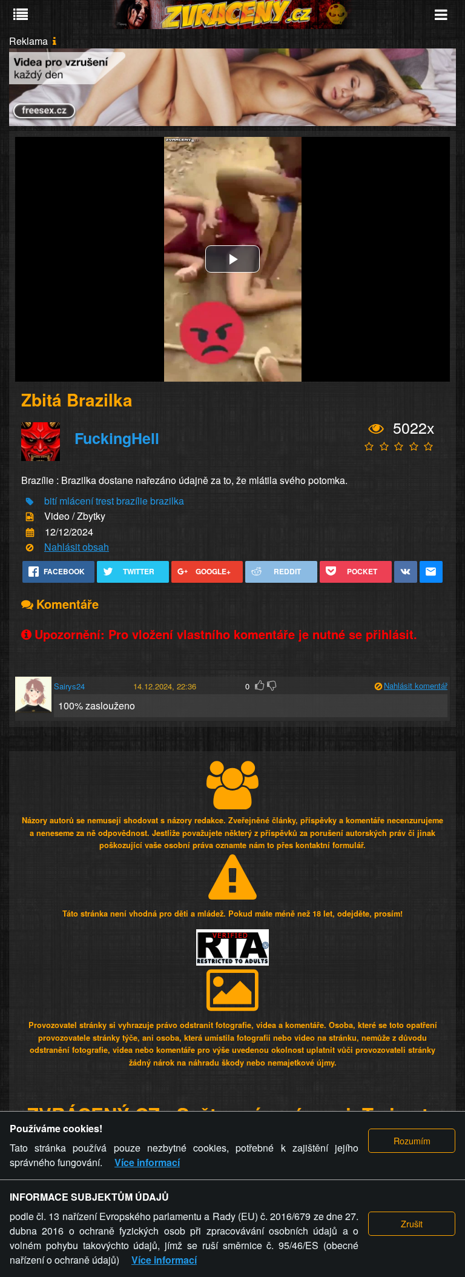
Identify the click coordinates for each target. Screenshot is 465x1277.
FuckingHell (116, 438)
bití (50, 501)
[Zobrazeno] (376, 429)
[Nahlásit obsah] (29, 548)
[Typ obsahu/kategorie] (29, 517)
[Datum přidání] (30, 532)
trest (105, 501)
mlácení (76, 501)
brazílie (132, 501)
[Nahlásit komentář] (378, 687)
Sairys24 (69, 686)
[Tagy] (29, 501)
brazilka (167, 501)
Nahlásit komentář (415, 685)
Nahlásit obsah (76, 547)
